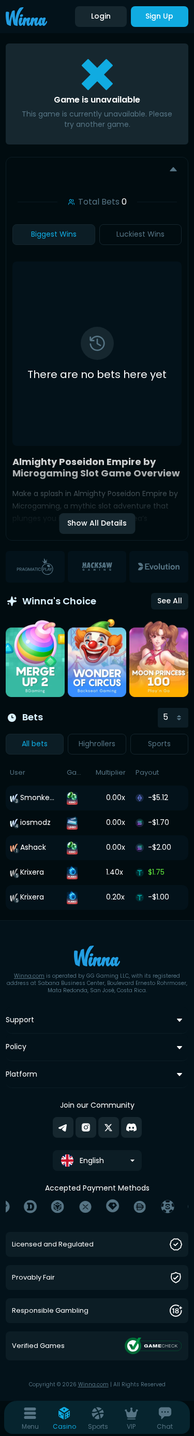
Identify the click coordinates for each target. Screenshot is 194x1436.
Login (101, 16)
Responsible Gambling (50, 1311)
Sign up (159, 16)
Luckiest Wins (140, 234)
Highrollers (97, 743)
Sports (159, 743)
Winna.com (29, 976)
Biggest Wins (54, 234)
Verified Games (38, 1346)
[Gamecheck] (153, 1346)
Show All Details (97, 523)
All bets (35, 743)
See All (169, 601)
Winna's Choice (59, 601)
